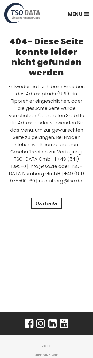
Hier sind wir (46, 355)
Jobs (46, 346)
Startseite (46, 203)
